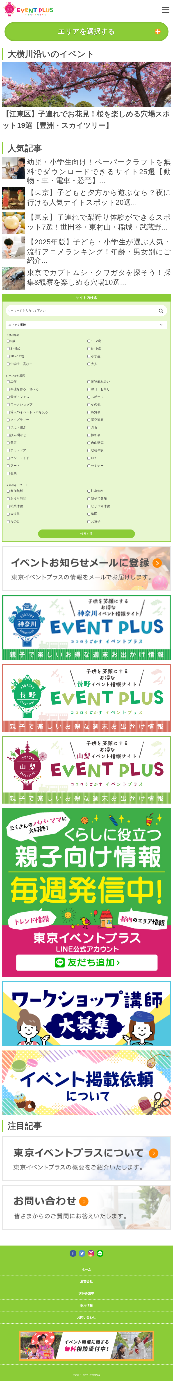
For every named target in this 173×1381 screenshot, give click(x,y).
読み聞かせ (18, 435)
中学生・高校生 (21, 364)
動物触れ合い (100, 381)
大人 (94, 364)
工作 (13, 381)
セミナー (97, 465)
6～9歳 (96, 348)
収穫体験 (97, 450)
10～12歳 (17, 356)
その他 (95, 404)
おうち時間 (18, 498)
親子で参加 (99, 498)
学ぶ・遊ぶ (18, 427)
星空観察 (97, 419)
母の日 (15, 521)
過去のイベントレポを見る (29, 412)
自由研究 (97, 442)
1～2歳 (96, 341)
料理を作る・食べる (24, 389)
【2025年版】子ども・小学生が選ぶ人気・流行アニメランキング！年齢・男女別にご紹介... (99, 251)
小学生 (95, 356)
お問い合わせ (86, 1317)
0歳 (12, 341)
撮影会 (95, 435)
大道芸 (15, 514)
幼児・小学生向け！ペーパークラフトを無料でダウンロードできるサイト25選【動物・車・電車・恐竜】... (99, 171)
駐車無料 (97, 491)
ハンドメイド (19, 458)
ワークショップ (21, 404)
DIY (93, 458)
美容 (13, 442)
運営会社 (86, 1281)
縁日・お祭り (100, 389)
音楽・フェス (19, 397)
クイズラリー (19, 419)
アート (15, 465)
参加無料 (16, 491)
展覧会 (95, 412)
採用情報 (86, 1305)
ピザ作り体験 (100, 506)
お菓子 (95, 521)
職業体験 (16, 506)
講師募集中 (86, 1293)
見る (94, 427)
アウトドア (18, 450)
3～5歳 (15, 348)
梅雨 (94, 514)
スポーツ (97, 397)
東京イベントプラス (28, 9)
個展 (13, 473)
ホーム (86, 1269)
